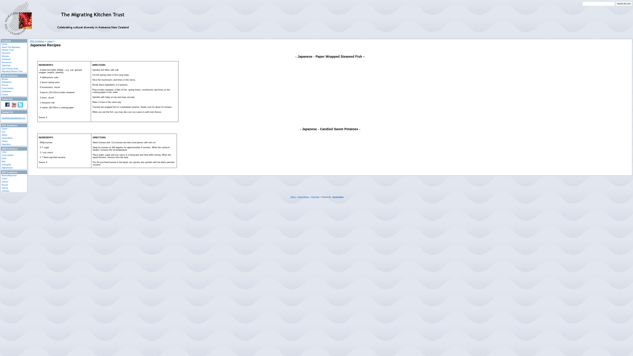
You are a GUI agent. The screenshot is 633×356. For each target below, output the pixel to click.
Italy (3, 161)
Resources (7, 62)
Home (4, 44)
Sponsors (6, 53)
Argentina (6, 144)
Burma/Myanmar (9, 175)
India (4, 158)
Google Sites (338, 197)
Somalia (5, 191)
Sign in (293, 197)
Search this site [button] (624, 4)
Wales (4, 135)
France (5, 94)
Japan (4, 129)
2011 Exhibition (37, 41)
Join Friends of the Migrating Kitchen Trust (12, 70)
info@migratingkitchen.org (13, 118)
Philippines (7, 82)
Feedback (6, 59)
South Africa (7, 138)
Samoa (5, 188)
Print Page (315, 197)
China (4, 179)
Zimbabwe (6, 91)
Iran (3, 132)
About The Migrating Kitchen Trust (11, 48)
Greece (5, 182)
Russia (5, 85)
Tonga (4, 141)
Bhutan (5, 79)
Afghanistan (7, 168)
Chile (4, 152)
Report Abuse (303, 197)
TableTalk (6, 65)
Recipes (5, 56)
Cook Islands (8, 88)
